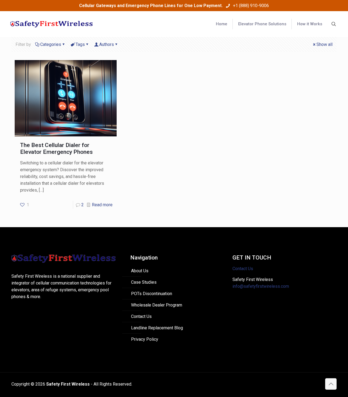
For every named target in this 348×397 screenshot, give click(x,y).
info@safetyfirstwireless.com (260, 286)
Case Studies (144, 282)
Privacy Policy (144, 339)
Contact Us (141, 316)
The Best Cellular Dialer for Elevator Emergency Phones (56, 148)
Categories (50, 44)
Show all (324, 44)
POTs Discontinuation (151, 293)
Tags (80, 44)
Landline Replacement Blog (157, 327)
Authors (106, 44)
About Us (139, 270)
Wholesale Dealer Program (156, 305)
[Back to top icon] (331, 384)
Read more (102, 204)
